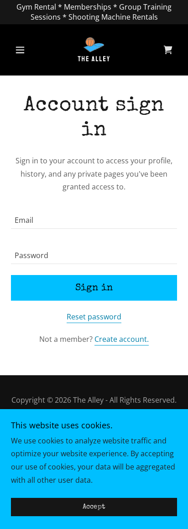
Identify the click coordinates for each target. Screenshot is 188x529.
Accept (94, 507)
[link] (94, 50)
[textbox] (94, 217)
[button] (23, 50)
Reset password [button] (94, 317)
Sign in (94, 288)
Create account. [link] (121, 339)
